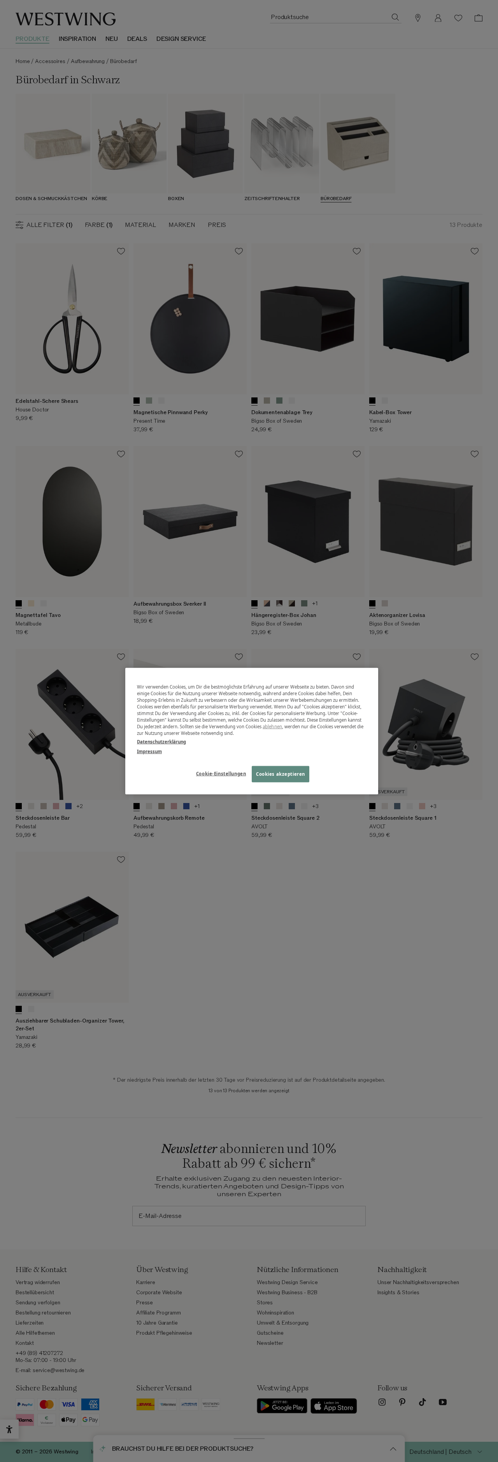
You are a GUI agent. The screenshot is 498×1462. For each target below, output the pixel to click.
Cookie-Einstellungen (221, 773)
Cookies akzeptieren (280, 774)
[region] (251, 731)
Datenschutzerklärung (161, 741)
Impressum (149, 751)
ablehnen (272, 726)
